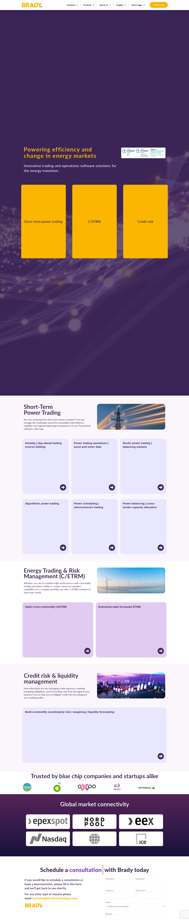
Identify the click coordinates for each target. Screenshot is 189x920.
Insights (119, 4)
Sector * (108, 902)
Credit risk (145, 221)
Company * (109, 891)
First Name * (110, 879)
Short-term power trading (43, 221)
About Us (104, 4)
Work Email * (141, 891)
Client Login (136, 4)
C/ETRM (94, 221)
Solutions (71, 4)
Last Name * (140, 879)
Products (87, 4)
